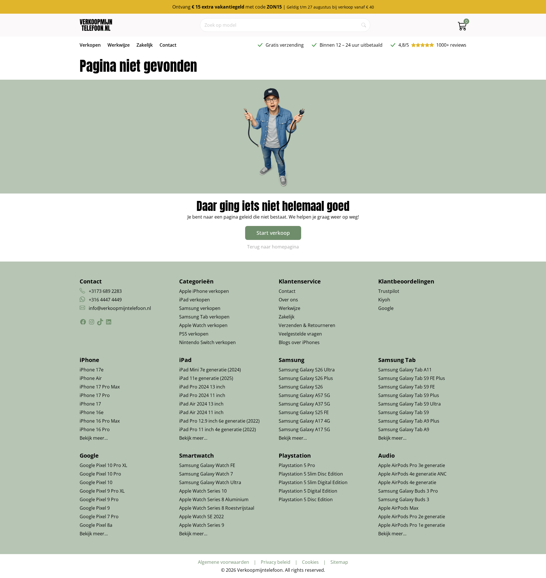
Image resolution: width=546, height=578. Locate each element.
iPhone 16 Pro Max (100, 421)
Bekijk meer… (94, 438)
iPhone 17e (92, 370)
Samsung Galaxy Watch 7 (206, 474)
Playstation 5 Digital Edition (308, 491)
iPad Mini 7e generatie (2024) (210, 370)
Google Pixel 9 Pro (99, 499)
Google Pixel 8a (96, 525)
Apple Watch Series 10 (203, 491)
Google (386, 308)
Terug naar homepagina (273, 247)
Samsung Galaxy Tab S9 (403, 412)
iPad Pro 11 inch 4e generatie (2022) (217, 429)
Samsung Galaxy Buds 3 (403, 499)
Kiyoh (384, 300)
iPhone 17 (90, 404)
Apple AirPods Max (398, 508)
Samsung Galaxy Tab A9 (403, 429)
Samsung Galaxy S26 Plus (306, 378)
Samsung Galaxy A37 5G (304, 404)
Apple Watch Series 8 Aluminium (214, 499)
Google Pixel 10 (96, 482)
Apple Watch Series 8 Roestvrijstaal (216, 508)
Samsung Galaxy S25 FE (304, 412)
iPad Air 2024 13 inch (201, 404)
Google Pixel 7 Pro (99, 516)
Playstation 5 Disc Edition (306, 499)
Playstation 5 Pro (297, 465)
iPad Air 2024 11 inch (201, 412)
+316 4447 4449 (105, 300)
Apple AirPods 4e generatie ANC (412, 474)
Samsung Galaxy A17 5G (304, 429)
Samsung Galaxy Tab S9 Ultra (409, 404)
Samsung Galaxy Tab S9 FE (406, 387)
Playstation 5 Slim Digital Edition (313, 482)
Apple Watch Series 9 (201, 525)
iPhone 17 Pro (95, 395)
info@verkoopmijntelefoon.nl (120, 308)
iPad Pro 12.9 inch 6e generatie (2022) (219, 421)
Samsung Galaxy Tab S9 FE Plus (411, 378)
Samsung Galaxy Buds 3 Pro (408, 491)
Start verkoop (273, 232)
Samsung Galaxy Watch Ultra (210, 482)
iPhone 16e (92, 412)
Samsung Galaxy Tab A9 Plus (408, 421)
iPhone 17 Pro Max (100, 387)
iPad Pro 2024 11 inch (202, 395)
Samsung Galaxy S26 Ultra (307, 370)
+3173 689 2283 (105, 291)
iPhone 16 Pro (95, 429)
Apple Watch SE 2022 (201, 516)
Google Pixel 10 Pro (100, 474)
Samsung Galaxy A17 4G (304, 421)
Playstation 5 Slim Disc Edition (311, 474)
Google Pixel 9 (95, 508)
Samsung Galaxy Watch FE (207, 465)
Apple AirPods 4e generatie (407, 482)
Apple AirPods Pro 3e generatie (411, 465)
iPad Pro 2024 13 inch (202, 387)
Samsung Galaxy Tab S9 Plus (408, 395)
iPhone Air (91, 378)
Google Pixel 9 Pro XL (102, 491)
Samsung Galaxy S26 (301, 387)
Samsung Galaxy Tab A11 (405, 370)
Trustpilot (388, 291)
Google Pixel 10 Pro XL (103, 465)
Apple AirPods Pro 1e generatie (411, 525)
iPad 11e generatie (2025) (206, 378)
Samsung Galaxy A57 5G (304, 395)
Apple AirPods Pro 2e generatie (411, 516)
